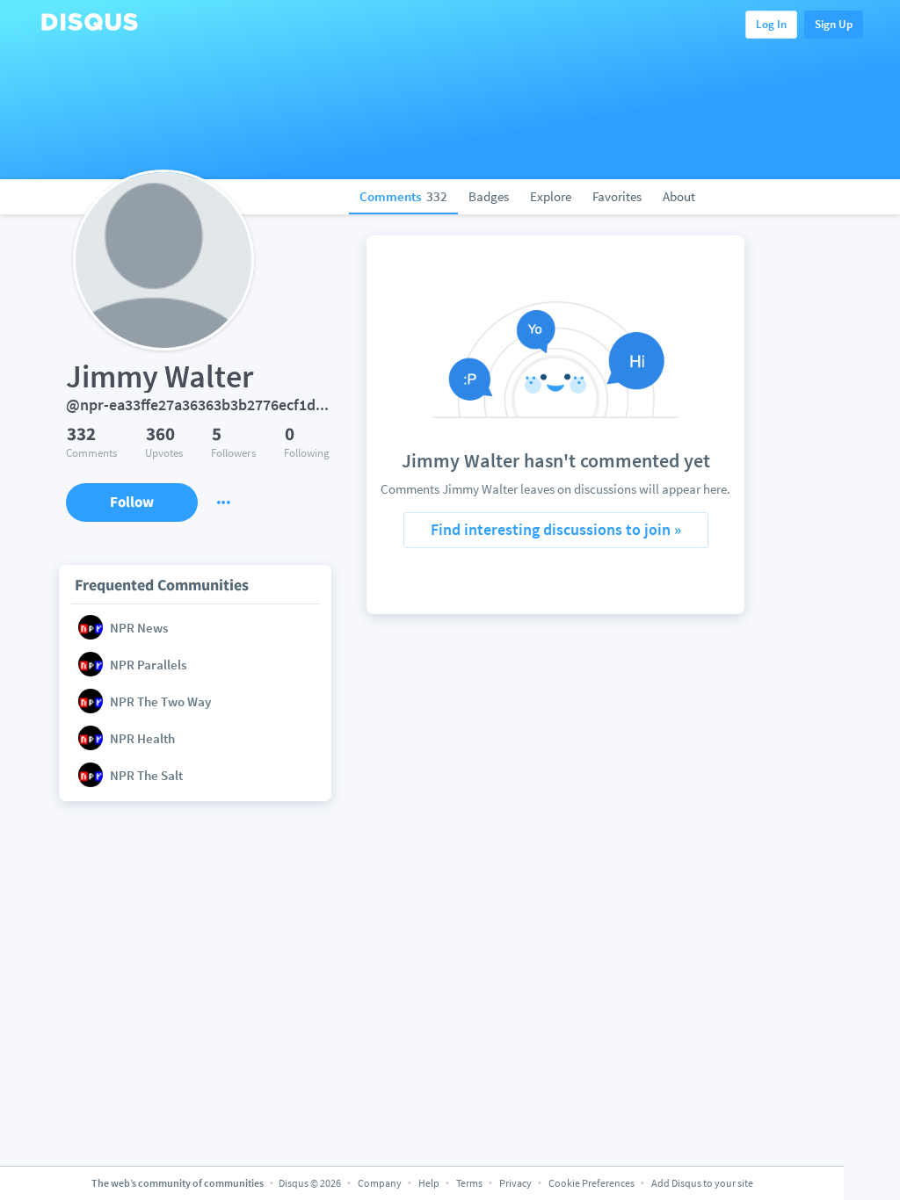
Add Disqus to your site (702, 1182)
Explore (550, 196)
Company (380, 1182)
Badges (488, 196)
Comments (403, 196)
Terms (469, 1182)
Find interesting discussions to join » (556, 529)
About (679, 196)
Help (428, 1182)
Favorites (617, 196)
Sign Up (834, 24)
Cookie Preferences (592, 1182)
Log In (771, 24)
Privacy (515, 1182)
